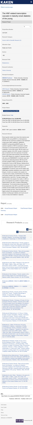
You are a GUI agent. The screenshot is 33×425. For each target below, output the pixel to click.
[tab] (17, 222)
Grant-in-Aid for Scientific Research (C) (11, 40)
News (2, 412)
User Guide (3, 407)
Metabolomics (5, 63)
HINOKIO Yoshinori (7, 78)
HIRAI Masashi (6, 89)
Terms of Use (4, 415)
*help (12, 115)
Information (3, 404)
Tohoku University (6, 70)
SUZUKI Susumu (6, 94)
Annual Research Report (11, 208)
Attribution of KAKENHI (6, 417)
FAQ (2, 410)
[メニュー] (31, 2)
